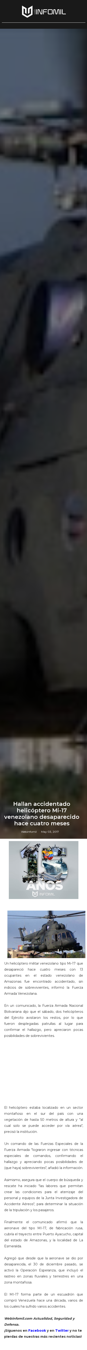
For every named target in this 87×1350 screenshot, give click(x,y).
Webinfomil (29, 831)
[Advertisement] (43, 1074)
